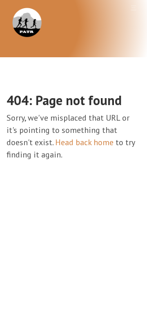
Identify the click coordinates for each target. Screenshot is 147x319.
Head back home (84, 142)
